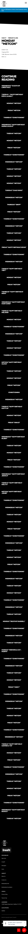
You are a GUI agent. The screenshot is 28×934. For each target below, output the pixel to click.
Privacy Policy (5, 894)
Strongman (4, 865)
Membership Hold (5, 883)
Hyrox (3, 869)
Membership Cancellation (7, 887)
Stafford (3, 910)
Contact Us (4, 880)
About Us (3, 876)
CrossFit (3, 861)
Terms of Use (4, 898)
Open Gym (4, 858)
